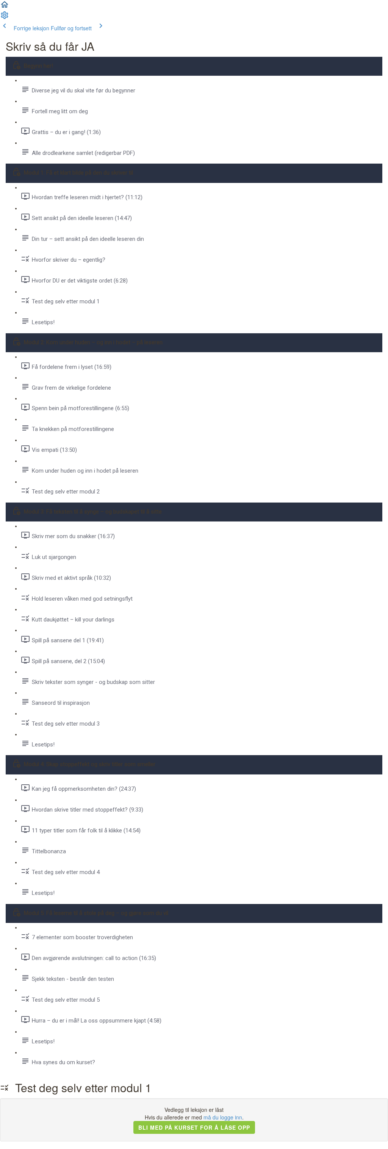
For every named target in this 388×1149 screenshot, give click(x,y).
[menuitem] (4, 17)
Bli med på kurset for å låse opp (194, 1127)
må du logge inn (222, 1117)
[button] (4, 7)
